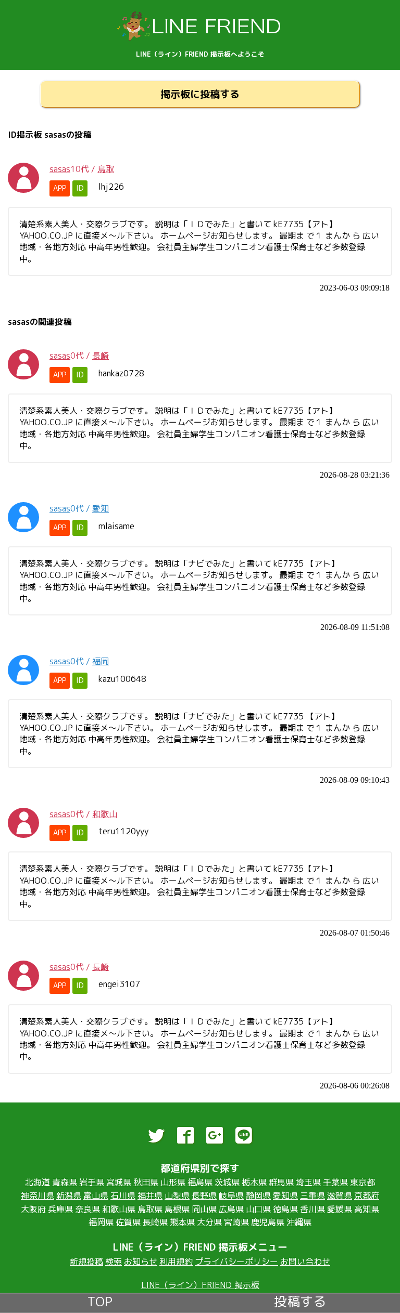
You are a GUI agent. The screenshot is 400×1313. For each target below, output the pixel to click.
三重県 (312, 1195)
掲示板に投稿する (200, 94)
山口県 (258, 1209)
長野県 (204, 1195)
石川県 (122, 1195)
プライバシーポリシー (236, 1261)
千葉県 (335, 1182)
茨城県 (227, 1182)
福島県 (200, 1182)
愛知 (100, 508)
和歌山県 (118, 1209)
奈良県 (87, 1209)
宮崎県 (236, 1222)
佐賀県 (128, 1222)
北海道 (37, 1182)
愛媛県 (339, 1209)
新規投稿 (86, 1261)
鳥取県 (150, 1209)
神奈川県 (37, 1195)
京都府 (366, 1195)
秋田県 (145, 1182)
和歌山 (104, 814)
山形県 (172, 1182)
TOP (100, 1300)
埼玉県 (308, 1182)
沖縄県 (298, 1222)
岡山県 (204, 1209)
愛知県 (285, 1195)
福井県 (150, 1195)
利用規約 (176, 1261)
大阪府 (33, 1209)
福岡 (100, 661)
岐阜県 (231, 1195)
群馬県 (281, 1182)
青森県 (64, 1182)
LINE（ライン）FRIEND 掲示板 (200, 1285)
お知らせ (140, 1261)
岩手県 (91, 1182)
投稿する (300, 1300)
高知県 (366, 1209)
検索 (113, 1261)
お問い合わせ (305, 1261)
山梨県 (177, 1195)
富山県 (95, 1195)
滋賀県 (339, 1195)
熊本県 (182, 1222)
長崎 (100, 355)
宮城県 (118, 1182)
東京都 (362, 1182)
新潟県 (68, 1195)
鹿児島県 (267, 1222)
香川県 (312, 1209)
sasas (59, 169)
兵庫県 (60, 1209)
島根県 (177, 1209)
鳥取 (105, 169)
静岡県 (258, 1195)
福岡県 (101, 1222)
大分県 (209, 1222)
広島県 (231, 1209)
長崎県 (155, 1222)
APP (59, 188)
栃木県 (254, 1182)
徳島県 (285, 1209)
